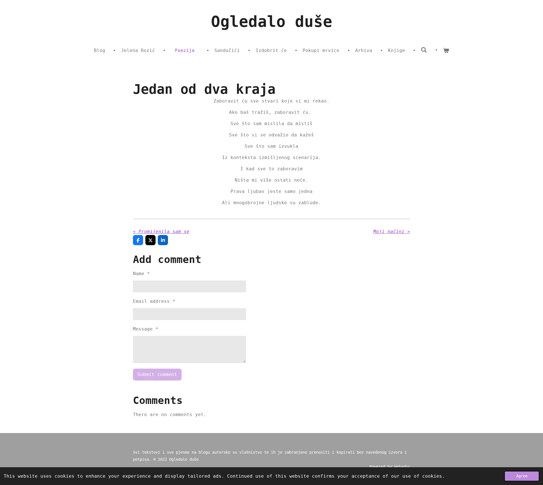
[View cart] (446, 50)
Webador (402, 466)
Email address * (154, 301)
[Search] (424, 50)
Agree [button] (521, 476)
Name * (141, 273)
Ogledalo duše (271, 22)
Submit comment (157, 374)
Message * (145, 329)
